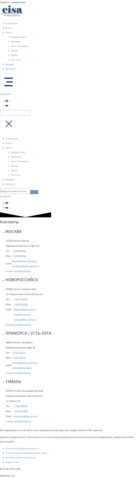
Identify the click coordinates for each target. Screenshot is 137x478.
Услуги (8, 27)
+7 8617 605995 (21, 299)
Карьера (9, 64)
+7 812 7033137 (19, 352)
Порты (8, 32)
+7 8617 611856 (21, 304)
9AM (13, 475)
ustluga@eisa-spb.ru (22, 367)
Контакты (10, 68)
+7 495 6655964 (19, 256)
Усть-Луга (15, 59)
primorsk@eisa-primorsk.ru (25, 362)
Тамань (14, 50)
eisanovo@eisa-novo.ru (25, 309)
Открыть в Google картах (18, 271)
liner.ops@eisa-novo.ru (25, 319)
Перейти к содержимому (13, 2)
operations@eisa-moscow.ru (25, 266)
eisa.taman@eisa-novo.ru (25, 416)
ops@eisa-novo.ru (22, 314)
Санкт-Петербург (19, 46)
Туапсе (14, 55)
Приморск (16, 41)
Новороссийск (18, 37)
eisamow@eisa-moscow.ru (24, 261)
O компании (11, 23)
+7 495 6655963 (19, 250)
